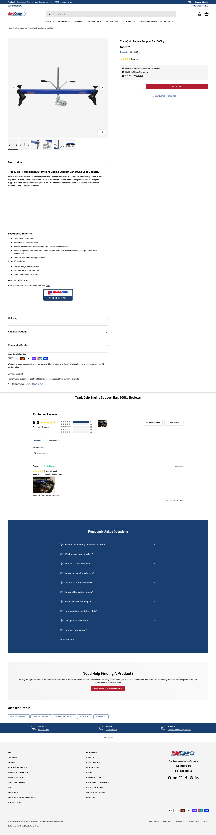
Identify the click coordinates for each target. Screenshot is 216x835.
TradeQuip (124, 52)
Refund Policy (180, 821)
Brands (129, 21)
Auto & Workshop (112, 21)
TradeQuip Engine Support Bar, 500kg (42, 28)
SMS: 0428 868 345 (200, 6)
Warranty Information (95, 792)
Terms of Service (153, 821)
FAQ (189, 2)
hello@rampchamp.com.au (179, 729)
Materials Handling (64, 716)
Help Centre (13, 792)
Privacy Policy (167, 821)
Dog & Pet (47, 21)
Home (10, 28)
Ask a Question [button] (154, 423)
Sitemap (205, 821)
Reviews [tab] (37, 440)
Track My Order (14, 802)
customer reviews (29, 2)
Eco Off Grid (20, 826)
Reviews (11, 762)
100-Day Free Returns (17, 767)
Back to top (108, 737)
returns (145, 72)
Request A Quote (201, 2)
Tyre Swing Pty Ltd (19, 821)
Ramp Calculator (93, 762)
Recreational (63, 21)
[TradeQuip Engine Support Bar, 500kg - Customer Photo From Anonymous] (102, 423)
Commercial (93, 21)
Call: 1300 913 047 (15, 6)
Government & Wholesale (97, 782)
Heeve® (37, 826)
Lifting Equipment (21, 28)
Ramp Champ (32, 821)
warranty (157, 68)
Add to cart (177, 86)
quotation (139, 76)
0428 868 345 (111, 729)
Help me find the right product (108, 688)
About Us (90, 757)
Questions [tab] (53, 440)
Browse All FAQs (67, 639)
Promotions (165, 21)
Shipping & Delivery (16, 782)
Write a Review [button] (175, 423)
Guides (89, 772)
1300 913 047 (37, 384)
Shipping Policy (193, 821)
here (48, 285)
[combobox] (111, 14)
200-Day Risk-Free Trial (18, 772)
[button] (206, 14)
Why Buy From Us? (16, 777)
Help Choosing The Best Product (22, 797)
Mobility (78, 21)
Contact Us (13, 757)
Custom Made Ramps (148, 21)
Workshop (101, 716)
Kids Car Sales (29, 826)
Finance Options (93, 767)
